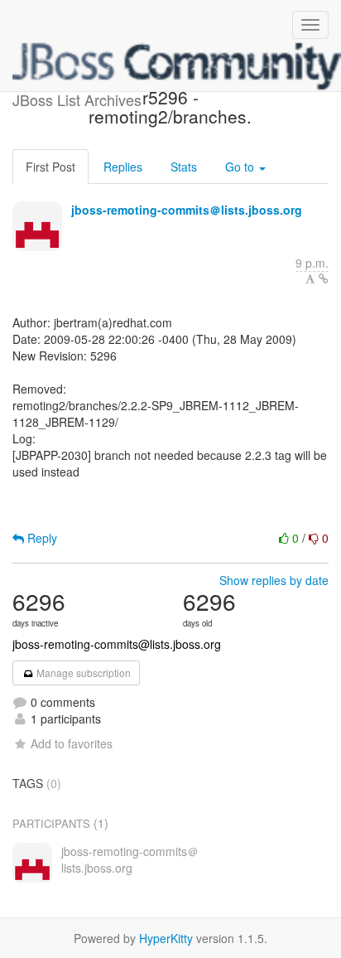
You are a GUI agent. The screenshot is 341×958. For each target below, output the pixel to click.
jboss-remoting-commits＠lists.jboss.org (186, 209)
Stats (183, 166)
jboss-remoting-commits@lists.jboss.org (116, 644)
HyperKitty (166, 938)
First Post (50, 166)
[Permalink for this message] (324, 278)
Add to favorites (72, 743)
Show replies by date (274, 580)
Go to (241, 166)
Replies (122, 166)
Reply (40, 538)
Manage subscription (82, 672)
